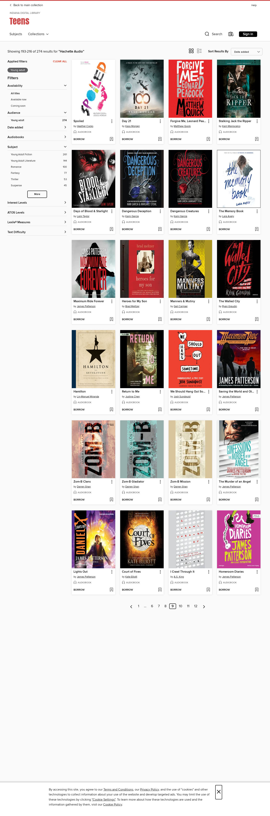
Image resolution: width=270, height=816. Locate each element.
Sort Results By (218, 51)
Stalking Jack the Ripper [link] (235, 121)
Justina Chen (132, 396)
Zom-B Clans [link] (82, 482)
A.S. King (179, 576)
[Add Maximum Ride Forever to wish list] (111, 319)
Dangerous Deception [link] (136, 211)
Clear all (60, 61)
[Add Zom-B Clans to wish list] (111, 500)
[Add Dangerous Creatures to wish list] (208, 229)
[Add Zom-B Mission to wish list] (208, 500)
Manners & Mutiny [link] (182, 301)
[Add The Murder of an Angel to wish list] (256, 500)
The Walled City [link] (229, 301)
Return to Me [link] (130, 391)
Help (254, 5)
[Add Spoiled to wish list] (111, 139)
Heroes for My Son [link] (134, 301)
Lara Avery (228, 216)
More (37, 194)
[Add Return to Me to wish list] (159, 409)
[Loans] (231, 35)
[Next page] (204, 606)
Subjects (15, 34)
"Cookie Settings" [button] (103, 800)
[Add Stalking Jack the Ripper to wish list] (256, 139)
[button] (213, 35)
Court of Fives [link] (131, 572)
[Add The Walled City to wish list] (256, 319)
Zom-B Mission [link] (180, 482)
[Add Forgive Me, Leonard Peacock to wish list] (208, 139)
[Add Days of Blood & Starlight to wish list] (111, 229)
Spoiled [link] (79, 121)
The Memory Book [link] (231, 211)
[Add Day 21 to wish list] (159, 139)
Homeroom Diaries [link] (231, 572)
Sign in (248, 34)
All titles (15, 93)
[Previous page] (131, 606)
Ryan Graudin (229, 306)
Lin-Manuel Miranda (88, 396)
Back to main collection (28, 5)
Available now (18, 99)
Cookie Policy (112, 805)
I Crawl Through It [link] (182, 572)
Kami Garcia (132, 216)
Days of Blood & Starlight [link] (91, 211)
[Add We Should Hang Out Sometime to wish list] (208, 409)
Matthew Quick (182, 126)
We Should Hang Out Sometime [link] (188, 391)
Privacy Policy (149, 790)
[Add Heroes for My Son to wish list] (159, 319)
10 (180, 606)
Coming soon (18, 105)
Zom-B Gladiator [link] (133, 482)
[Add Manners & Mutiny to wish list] (208, 319)
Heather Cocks (85, 126)
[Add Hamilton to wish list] (111, 409)
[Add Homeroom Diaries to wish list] (256, 590)
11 (188, 606)
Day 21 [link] (126, 121)
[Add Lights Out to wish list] (111, 590)
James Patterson (86, 306)
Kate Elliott (131, 576)
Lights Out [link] (81, 572)
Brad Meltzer (132, 306)
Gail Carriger (181, 306)
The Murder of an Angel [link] (235, 482)
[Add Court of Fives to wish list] (159, 590)
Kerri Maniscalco (231, 126)
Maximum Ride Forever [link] (89, 301)
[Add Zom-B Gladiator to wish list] (159, 500)
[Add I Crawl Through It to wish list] (208, 590)
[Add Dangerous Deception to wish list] (159, 229)
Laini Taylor (83, 216)
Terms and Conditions (118, 790)
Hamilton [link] (80, 391)
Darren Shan (84, 486)
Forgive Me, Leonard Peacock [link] (188, 121)
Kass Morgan (132, 126)
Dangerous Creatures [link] (184, 211)
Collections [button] (37, 34)
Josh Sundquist (182, 396)
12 (195, 606)
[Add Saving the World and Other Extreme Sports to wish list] (256, 409)
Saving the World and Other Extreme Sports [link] (237, 391)
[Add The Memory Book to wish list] (256, 229)
